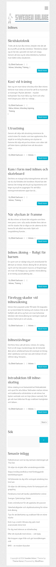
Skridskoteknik (18, 41)
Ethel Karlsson (17, 64)
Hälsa (11, 108)
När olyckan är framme (25, 214)
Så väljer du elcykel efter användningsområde (26, 467)
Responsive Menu (46, 8)
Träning (25, 67)
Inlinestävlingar (19, 340)
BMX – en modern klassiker (19, 545)
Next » (44, 422)
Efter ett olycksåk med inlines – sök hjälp (24, 534)
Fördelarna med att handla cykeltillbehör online (27, 494)
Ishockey (18, 67)
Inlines (11, 67)
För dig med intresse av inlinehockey (22, 529)
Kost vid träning (20, 82)
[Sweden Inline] (28, 14)
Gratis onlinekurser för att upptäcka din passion (27, 503)
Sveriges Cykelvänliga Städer (19, 498)
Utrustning (16, 128)
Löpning (31, 108)
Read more (42, 70)
